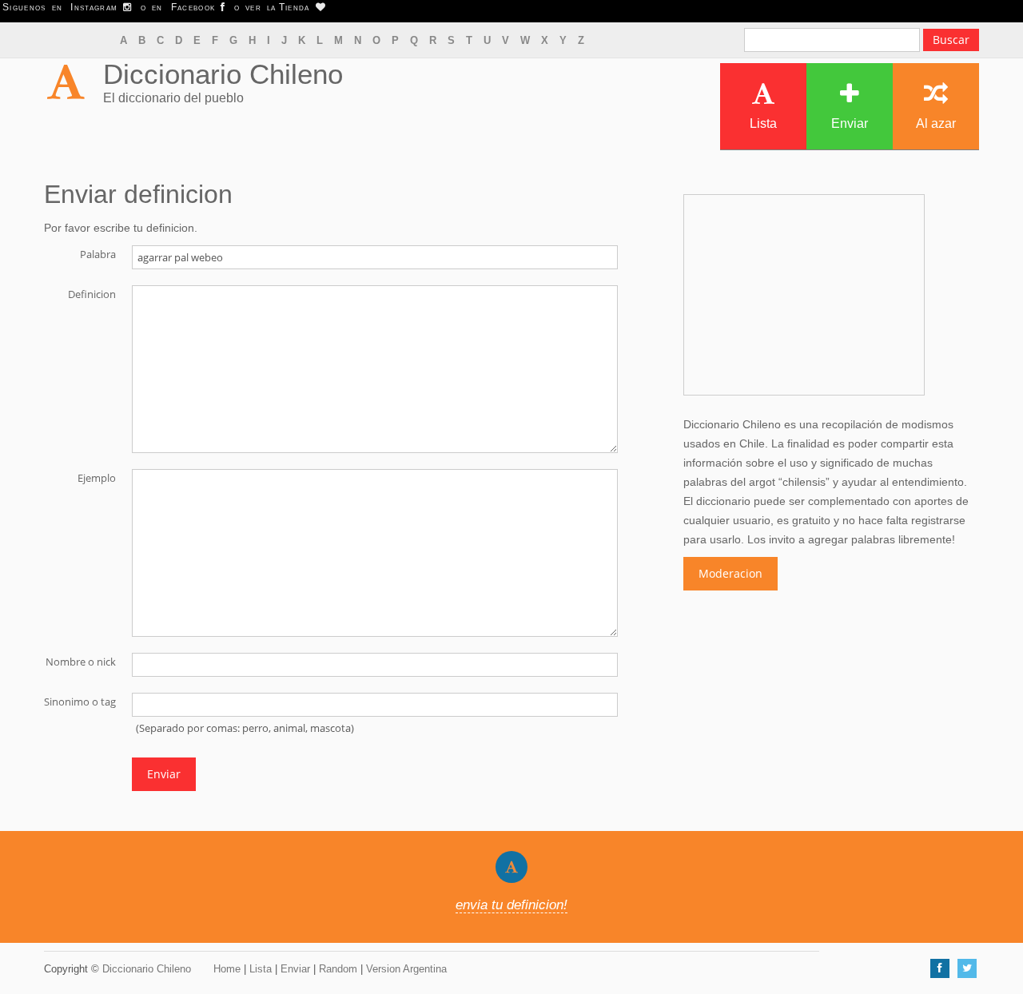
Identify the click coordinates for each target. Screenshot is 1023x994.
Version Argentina (406, 969)
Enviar (849, 123)
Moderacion (730, 573)
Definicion (92, 293)
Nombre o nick (81, 660)
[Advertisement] (804, 295)
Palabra (98, 253)
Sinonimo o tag (80, 700)
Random (338, 969)
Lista (763, 123)
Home (227, 969)
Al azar (936, 123)
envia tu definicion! (511, 904)
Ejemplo (97, 477)
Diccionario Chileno (223, 73)
